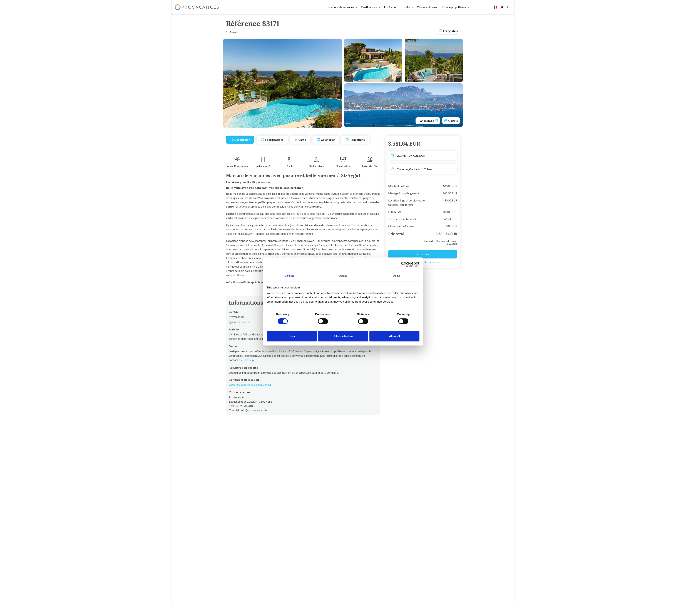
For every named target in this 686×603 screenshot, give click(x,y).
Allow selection (343, 336)
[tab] (240, 140)
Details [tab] (343, 275)
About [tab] (396, 275)
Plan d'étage (426, 120)
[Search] (508, 7)
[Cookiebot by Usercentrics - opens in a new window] (403, 264)
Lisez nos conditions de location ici (250, 384)
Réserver (422, 254)
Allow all (394, 336)
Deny (292, 336)
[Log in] (502, 7)
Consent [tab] (289, 275)
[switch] (323, 321)
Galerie (453, 120)
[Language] (495, 7)
